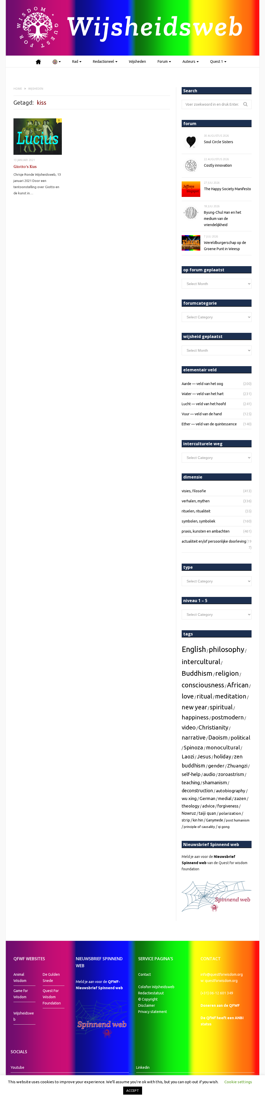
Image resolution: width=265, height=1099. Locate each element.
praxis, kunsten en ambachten (206, 531)
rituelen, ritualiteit (196, 511)
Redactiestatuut (151, 993)
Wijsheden (137, 61)
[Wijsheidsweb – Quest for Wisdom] (132, 27)
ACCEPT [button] (132, 1090)
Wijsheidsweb (23, 1016)
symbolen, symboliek (198, 521)
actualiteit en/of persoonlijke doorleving (214, 541)
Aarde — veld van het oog (202, 384)
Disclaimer (146, 1005)
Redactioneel (103, 61)
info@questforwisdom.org (222, 974)
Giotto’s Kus (25, 166)
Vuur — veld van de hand (202, 414)
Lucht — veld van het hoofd (204, 404)
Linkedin (143, 1067)
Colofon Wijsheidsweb (156, 987)
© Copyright (148, 999)
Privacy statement (152, 1012)
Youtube (17, 1067)
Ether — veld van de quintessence (209, 424)
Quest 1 (216, 61)
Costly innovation (218, 165)
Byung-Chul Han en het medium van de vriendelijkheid (222, 218)
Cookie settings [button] (238, 1082)
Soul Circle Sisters (218, 142)
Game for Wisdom (20, 994)
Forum (163, 61)
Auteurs (188, 61)
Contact (144, 974)
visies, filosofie (194, 491)
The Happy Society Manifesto (227, 189)
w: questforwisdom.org (219, 981)
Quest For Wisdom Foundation (52, 997)
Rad (75, 61)
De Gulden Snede (51, 977)
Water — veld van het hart (203, 394)
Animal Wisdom (19, 977)
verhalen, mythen (196, 501)
